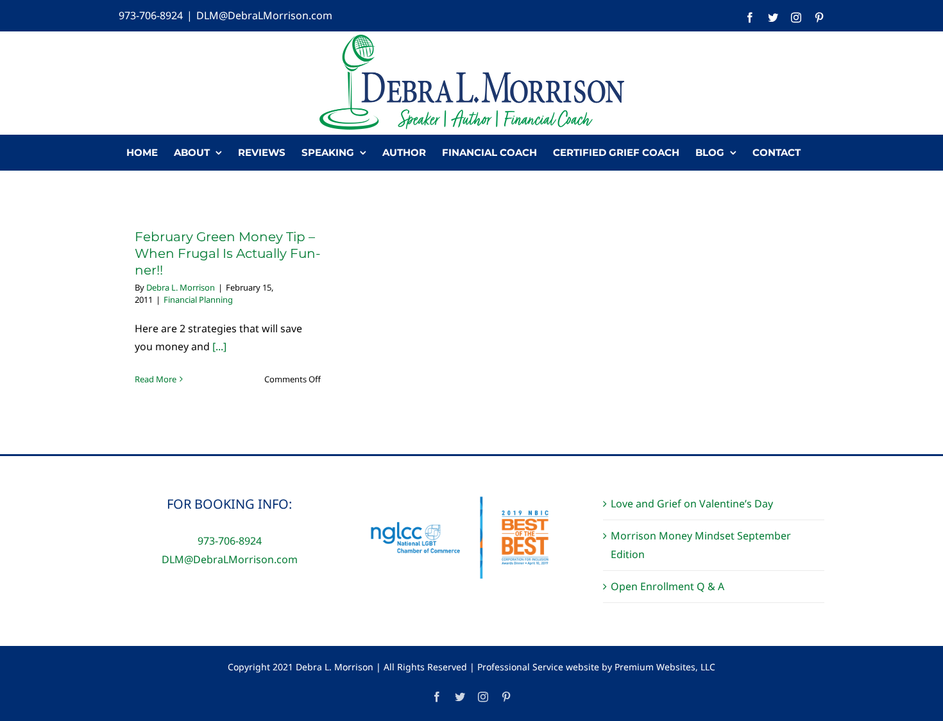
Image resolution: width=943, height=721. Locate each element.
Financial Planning (198, 299)
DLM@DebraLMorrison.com (264, 15)
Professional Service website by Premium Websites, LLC (596, 667)
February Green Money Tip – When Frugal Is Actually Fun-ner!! (228, 253)
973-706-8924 (151, 15)
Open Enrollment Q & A (667, 586)
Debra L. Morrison (180, 287)
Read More (155, 379)
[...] (219, 346)
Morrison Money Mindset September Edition (701, 545)
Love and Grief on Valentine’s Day (692, 503)
